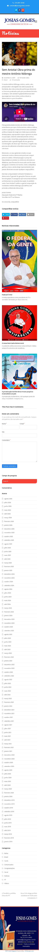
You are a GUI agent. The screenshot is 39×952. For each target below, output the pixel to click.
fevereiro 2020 (9, 793)
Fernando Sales (24, 78)
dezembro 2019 (9, 800)
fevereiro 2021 (9, 747)
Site (3, 432)
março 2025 (8, 563)
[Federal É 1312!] (19, 261)
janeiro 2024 (8, 616)
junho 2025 (7, 551)
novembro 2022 (9, 668)
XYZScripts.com (29, 951)
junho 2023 (7, 642)
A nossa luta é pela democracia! (13, 343)
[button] (36, 21)
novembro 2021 (9, 713)
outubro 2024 (8, 582)
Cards (6, 861)
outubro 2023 (8, 627)
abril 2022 (7, 695)
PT (5, 880)
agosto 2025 (8, 544)
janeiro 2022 (8, 706)
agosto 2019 (8, 815)
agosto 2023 (8, 634)
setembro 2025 (9, 540)
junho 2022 (7, 687)
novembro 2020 (9, 759)
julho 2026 (7, 502)
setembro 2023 (9, 631)
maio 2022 (7, 691)
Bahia (6, 853)
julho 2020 (7, 774)
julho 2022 (7, 683)
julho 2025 (7, 548)
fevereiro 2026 (9, 521)
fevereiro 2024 (9, 612)
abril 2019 (7, 830)
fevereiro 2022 (9, 702)
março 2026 (8, 518)
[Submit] (35, 481)
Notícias (7, 876)
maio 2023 (7, 646)
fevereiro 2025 (9, 566)
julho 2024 (7, 593)
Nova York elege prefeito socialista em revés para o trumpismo (29, 895)
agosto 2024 (8, 589)
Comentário (6, 440)
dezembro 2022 (9, 665)
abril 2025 (7, 559)
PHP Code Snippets (10, 951)
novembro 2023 (9, 623)
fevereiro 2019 (9, 838)
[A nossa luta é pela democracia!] (19, 323)
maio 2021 (7, 736)
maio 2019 (7, 827)
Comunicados (8, 865)
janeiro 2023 (8, 661)
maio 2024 (7, 600)
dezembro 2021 (9, 710)
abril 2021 (7, 740)
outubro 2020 (8, 762)
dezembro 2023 (9, 619)
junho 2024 (7, 597)
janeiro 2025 (8, 570)
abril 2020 (7, 785)
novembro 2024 (9, 578)
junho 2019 (7, 823)
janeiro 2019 (8, 842)
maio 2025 (7, 555)
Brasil (6, 857)
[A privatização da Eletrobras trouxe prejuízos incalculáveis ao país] (19, 371)
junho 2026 (7, 506)
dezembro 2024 (9, 574)
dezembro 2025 (9, 529)
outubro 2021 (8, 717)
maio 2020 (7, 781)
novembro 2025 (9, 533)
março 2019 (8, 834)
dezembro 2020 (9, 755)
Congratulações (9, 868)
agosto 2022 (8, 680)
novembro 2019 (9, 804)
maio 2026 (7, 510)
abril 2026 (7, 514)
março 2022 (8, 698)
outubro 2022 (8, 672)
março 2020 (8, 789)
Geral (5, 80)
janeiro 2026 (8, 525)
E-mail (22, 424)
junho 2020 (7, 778)
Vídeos (6, 883)
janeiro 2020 (8, 796)
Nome (4, 424)
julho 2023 (7, 638)
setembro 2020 (9, 766)
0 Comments (16, 80)
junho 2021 (7, 732)
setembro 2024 (9, 585)
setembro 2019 (9, 811)
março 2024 (8, 608)
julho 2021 (7, 729)
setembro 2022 (9, 676)
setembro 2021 (9, 721)
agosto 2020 (8, 770)
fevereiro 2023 (9, 657)
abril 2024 (7, 604)
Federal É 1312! (7, 295)
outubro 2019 (8, 808)
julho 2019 (7, 819)
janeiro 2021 (8, 751)
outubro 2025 (8, 536)
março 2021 (8, 744)
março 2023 (8, 653)
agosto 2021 (8, 725)
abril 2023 (7, 649)
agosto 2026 (8, 499)
